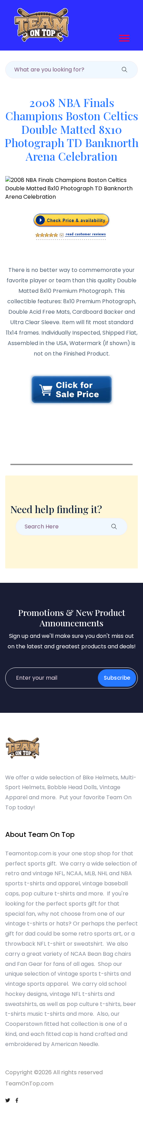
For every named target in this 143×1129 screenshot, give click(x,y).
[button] (124, 36)
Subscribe (117, 677)
